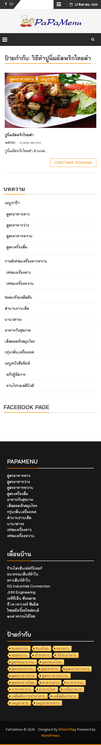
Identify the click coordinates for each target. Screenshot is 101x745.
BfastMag (67, 729)
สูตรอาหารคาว (21, 79)
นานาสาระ (13, 319)
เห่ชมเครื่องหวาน (20, 283)
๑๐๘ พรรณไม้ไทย (21, 616)
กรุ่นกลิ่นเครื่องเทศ (19, 352)
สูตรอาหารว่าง (17, 225)
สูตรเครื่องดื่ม (16, 247)
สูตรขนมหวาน (23, 662)
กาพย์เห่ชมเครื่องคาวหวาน (26, 261)
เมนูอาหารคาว (47, 703)
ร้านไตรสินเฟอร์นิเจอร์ (24, 568)
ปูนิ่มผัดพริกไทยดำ (19, 134)
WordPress (50, 735)
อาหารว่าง (75, 682)
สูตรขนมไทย (52, 662)
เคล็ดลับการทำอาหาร (28, 696)
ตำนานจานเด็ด (17, 308)
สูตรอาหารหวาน (19, 236)
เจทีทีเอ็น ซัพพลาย (21, 598)
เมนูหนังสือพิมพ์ (17, 363)
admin (10, 142)
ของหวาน (19, 655)
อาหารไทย (47, 689)
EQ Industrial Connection (28, 586)
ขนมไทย (42, 648)
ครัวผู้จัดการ (16, 374)
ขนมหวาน (20, 648)
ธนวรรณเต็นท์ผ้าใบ (22, 574)
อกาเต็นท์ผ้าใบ (18, 580)
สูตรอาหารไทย (23, 682)
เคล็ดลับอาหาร (64, 696)
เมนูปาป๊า (48, 79)
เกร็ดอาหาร (72, 689)
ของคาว (62, 648)
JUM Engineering (21, 592)
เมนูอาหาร (20, 703)
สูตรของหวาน (22, 668)
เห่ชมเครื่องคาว (18, 272)
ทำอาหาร (42, 655)
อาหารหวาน (21, 689)
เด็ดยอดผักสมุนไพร (20, 341)
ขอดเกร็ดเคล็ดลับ (18, 297)
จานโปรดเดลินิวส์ (20, 385)
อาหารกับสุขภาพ (18, 330)
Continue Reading (73, 162)
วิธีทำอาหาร (66, 655)
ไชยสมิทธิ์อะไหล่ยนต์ (23, 610)
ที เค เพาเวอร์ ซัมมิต (23, 604)
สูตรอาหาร (49, 668)
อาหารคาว (50, 682)
